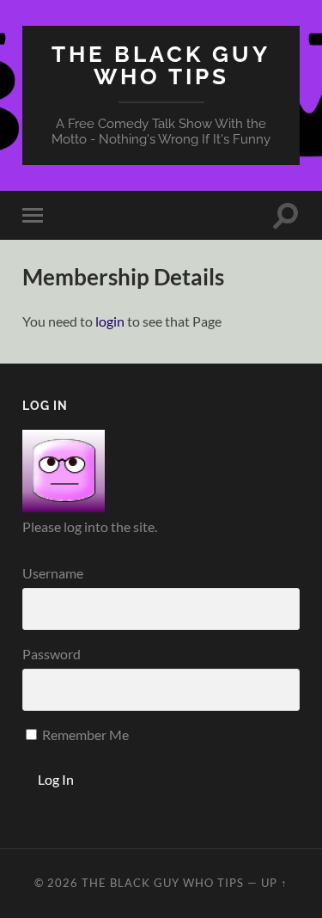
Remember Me (84, 734)
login (110, 321)
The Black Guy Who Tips (161, 64)
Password (51, 654)
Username (52, 573)
